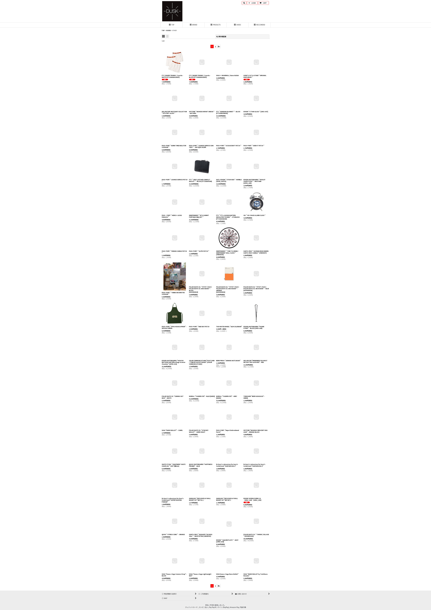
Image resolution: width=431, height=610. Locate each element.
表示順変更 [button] (222, 36)
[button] (244, 3)
